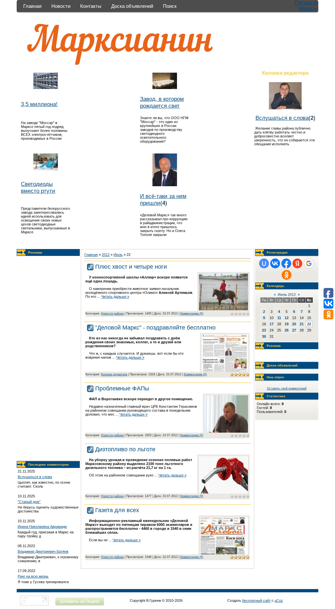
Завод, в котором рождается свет (162, 102)
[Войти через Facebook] (286, 263)
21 (302, 324)
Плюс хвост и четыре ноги (131, 266)
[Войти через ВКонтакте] (275, 263)
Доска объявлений (132, 6)
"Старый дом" (29, 502)
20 (294, 324)
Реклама (35, 252)
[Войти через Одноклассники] (286, 275)
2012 (106, 255)
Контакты (90, 6)
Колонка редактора (114, 374)
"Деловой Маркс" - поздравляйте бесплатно (155, 327)
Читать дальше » (115, 296)
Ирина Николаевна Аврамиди (42, 526)
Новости (60, 6)
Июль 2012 (287, 294)
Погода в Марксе (306, 5)
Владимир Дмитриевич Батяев (43, 551)
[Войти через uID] (264, 263)
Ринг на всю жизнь (33, 576)
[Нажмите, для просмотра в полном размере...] (223, 309)
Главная (32, 6)
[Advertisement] (48, 358)
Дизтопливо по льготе (125, 449)
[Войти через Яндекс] (297, 263)
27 (294, 330)
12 (287, 318)
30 (264, 336)
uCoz (278, 600)
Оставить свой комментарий (287, 388)
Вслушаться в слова (282, 118)
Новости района (112, 313)
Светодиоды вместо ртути (38, 187)
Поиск (170, 6)
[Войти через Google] (309, 263)
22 (309, 324)
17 (271, 324)
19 (287, 324)
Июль (118, 255)
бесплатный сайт (256, 600)
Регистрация (277, 252)
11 (279, 318)
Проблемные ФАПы (122, 388)
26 (287, 330)
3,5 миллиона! (39, 104)
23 (264, 330)
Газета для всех (117, 510)
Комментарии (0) (191, 313)
